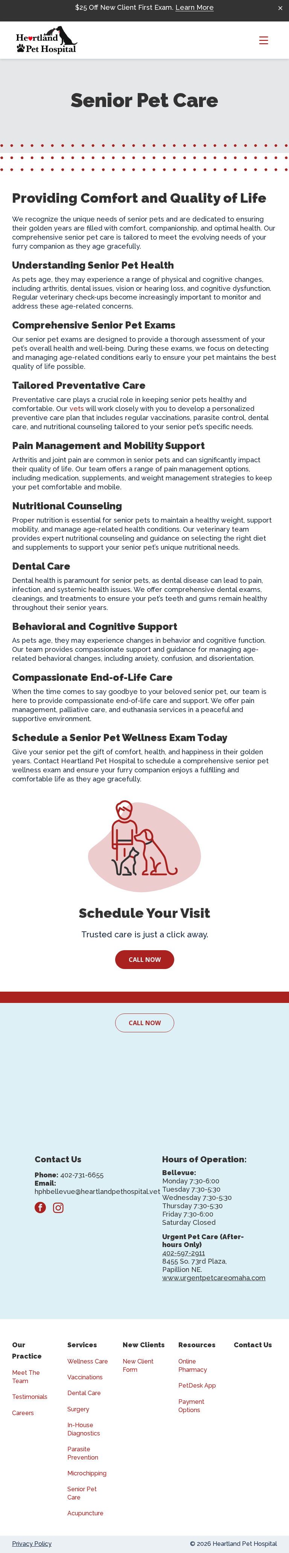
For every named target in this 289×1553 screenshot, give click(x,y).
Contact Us (253, 1345)
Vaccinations (85, 1377)
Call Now (145, 959)
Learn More (194, 7)
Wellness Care (87, 1361)
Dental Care (84, 1393)
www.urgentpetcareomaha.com (214, 1278)
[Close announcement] (280, 8)
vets (77, 409)
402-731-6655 (81, 1175)
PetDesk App (197, 1385)
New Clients (144, 1345)
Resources (197, 1345)
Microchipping (86, 1473)
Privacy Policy (32, 1543)
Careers (23, 1413)
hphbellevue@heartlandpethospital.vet (97, 1191)
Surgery (78, 1409)
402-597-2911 (183, 1253)
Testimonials (29, 1396)
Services (82, 1345)
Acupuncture (85, 1513)
